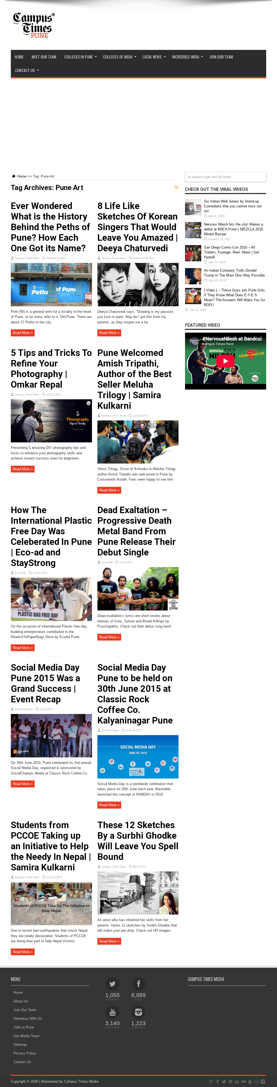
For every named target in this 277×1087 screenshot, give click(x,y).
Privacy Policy (25, 1053)
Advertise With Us (28, 1019)
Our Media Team (26, 1036)
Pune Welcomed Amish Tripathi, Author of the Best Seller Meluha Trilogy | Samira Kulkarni (134, 379)
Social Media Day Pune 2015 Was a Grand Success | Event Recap (45, 683)
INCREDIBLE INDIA (185, 57)
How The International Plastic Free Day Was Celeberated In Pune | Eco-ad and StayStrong (51, 536)
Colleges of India (117, 57)
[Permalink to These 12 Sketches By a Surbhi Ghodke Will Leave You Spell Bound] (138, 913)
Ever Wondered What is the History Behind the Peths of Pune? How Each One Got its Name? (50, 227)
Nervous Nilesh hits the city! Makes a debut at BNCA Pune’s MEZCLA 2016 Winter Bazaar (233, 229)
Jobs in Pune (24, 1027)
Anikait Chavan (24, 709)
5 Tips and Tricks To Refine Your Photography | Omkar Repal (51, 369)
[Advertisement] (138, 122)
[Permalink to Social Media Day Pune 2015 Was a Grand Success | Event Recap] (51, 756)
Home (19, 57)
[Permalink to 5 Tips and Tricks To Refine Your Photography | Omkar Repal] (51, 441)
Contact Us (22, 1062)
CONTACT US (25, 70)
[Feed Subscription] (176, 187)
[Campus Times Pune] (34, 36)
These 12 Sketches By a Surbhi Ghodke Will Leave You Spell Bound (138, 841)
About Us (21, 1001)
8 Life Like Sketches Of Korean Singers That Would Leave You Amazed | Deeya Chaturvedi (137, 227)
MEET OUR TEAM (44, 57)
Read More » (23, 333)
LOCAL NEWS (152, 57)
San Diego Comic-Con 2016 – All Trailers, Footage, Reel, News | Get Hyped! (231, 252)
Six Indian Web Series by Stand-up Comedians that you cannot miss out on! (233, 206)
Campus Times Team (27, 258)
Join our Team (221, 57)
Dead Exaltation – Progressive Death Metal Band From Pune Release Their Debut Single (136, 531)
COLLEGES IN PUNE (78, 57)
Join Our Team (25, 1010)
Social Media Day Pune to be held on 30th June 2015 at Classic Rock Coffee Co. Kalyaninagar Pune (135, 694)
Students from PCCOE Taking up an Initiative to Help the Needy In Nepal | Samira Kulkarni (51, 846)
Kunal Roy (20, 572)
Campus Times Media (81, 1081)
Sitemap (20, 1045)
